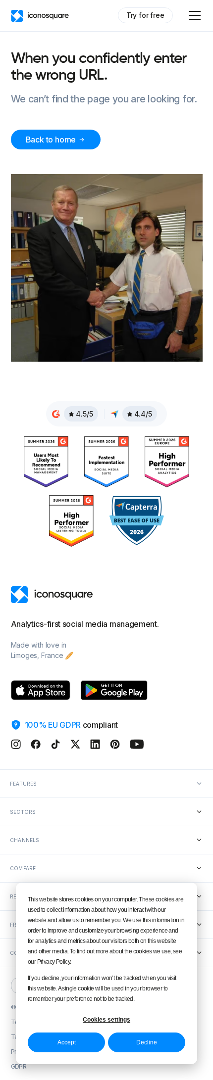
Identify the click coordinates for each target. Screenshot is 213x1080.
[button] (193, 15)
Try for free (145, 15)
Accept (66, 1042)
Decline (146, 1042)
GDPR (19, 1066)
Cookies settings (106, 1019)
